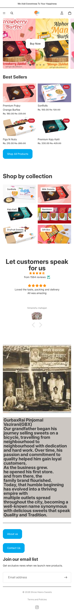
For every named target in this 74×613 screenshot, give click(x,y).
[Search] (12, 13)
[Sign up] (66, 577)
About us (12, 533)
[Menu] (4, 13)
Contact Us (13, 547)
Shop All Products (17, 153)
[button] (34, 324)
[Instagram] (37, 607)
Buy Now (35, 43)
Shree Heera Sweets (41, 592)
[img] (37, 273)
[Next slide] (68, 44)
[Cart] (70, 13)
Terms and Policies (37, 599)
